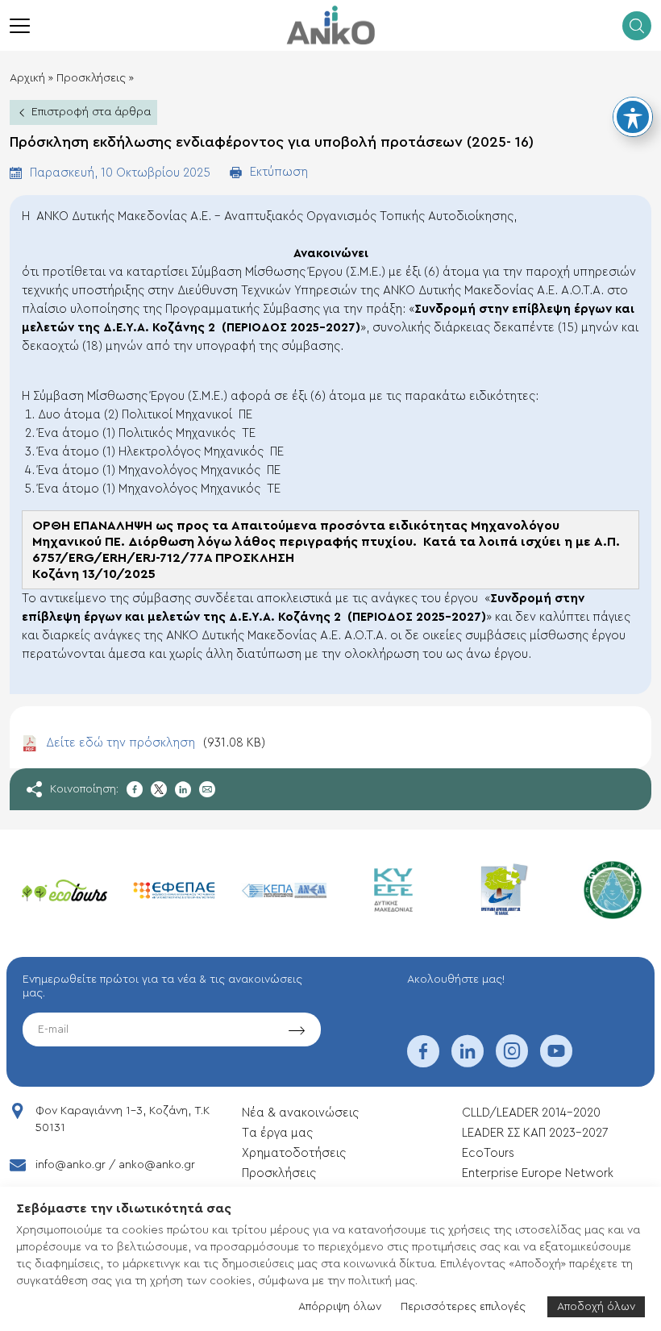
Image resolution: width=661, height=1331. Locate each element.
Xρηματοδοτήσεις (294, 1153)
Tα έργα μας (277, 1133)
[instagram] (512, 1061)
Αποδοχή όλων (596, 1306)
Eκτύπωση (279, 172)
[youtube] (556, 1061)
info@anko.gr (70, 1165)
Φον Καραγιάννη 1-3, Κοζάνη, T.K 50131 (122, 1119)
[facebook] (423, 1061)
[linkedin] (467, 1061)
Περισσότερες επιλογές (463, 1306)
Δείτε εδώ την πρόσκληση (155, 743)
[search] (636, 25)
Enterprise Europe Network (537, 1173)
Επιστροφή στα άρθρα (91, 112)
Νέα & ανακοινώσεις (300, 1113)
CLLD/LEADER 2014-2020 (533, 1113)
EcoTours (488, 1153)
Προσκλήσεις (91, 78)
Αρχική (27, 78)
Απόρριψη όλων (339, 1306)
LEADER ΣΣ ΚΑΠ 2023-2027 (535, 1133)
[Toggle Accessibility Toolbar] (632, 117)
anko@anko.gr (156, 1165)
